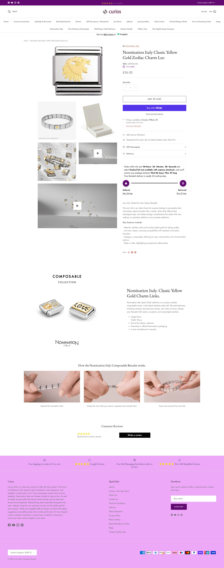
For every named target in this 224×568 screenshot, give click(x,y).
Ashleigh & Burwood (42, 21)
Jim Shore (118, 21)
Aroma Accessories (21, 21)
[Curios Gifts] (112, 11)
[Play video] (98, 153)
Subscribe (178, 506)
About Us (113, 495)
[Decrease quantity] (125, 88)
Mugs (218, 21)
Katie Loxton (159, 21)
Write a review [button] (135, 435)
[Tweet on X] (129, 252)
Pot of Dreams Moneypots (78, 29)
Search (112, 487)
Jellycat (129, 21)
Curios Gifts (18, 559)
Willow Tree (142, 29)
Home (6, 21)
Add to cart (154, 99)
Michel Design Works (178, 21)
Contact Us (113, 499)
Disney (78, 21)
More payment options (154, 114)
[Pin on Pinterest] (135, 252)
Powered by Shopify (29, 559)
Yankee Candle (126, 29)
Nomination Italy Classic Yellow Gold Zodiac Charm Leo (49, 41)
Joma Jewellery (143, 21)
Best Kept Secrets (63, 21)
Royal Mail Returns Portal (119, 523)
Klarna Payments (115, 511)
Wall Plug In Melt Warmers (104, 29)
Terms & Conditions (117, 503)
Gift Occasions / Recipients (97, 21)
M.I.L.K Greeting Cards (201, 21)
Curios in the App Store (119, 491)
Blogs (111, 527)
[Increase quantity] (135, 88)
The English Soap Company (163, 29)
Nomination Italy (56, 29)
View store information (133, 126)
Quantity (126, 82)
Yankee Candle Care (117, 532)
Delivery (112, 507)
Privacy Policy (114, 515)
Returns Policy (115, 519)
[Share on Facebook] (132, 252)
